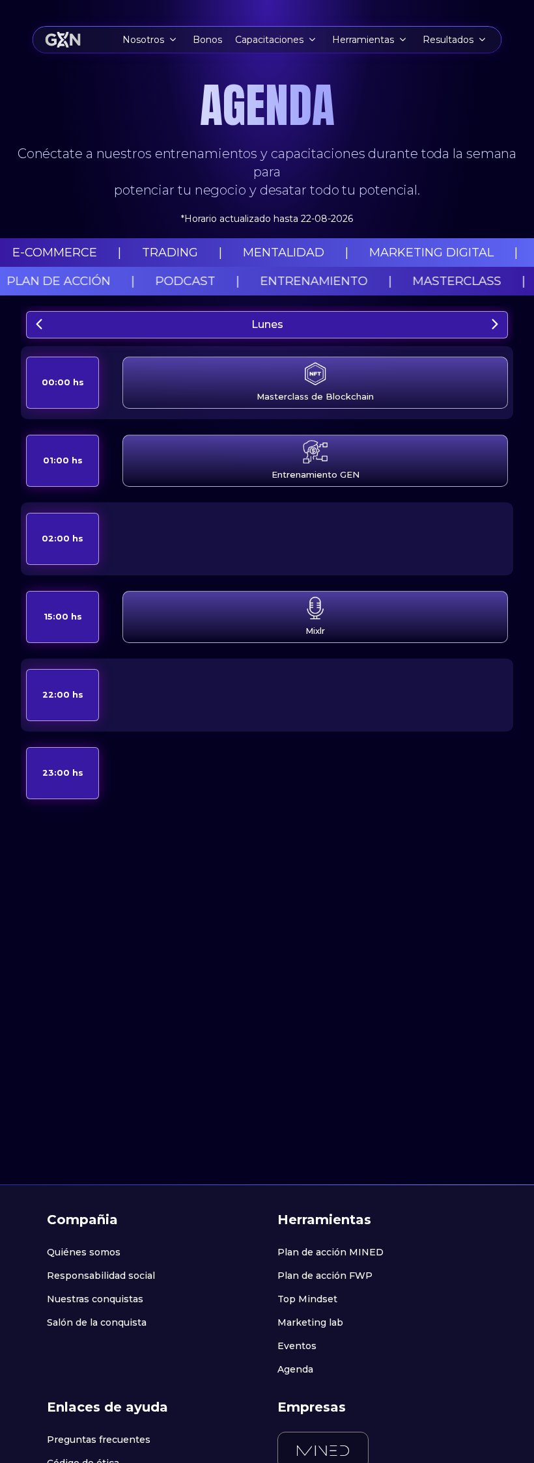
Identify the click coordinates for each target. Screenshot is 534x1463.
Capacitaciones (269, 40)
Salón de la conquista (97, 1322)
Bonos (207, 40)
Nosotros (143, 40)
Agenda (295, 1369)
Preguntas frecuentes (98, 1439)
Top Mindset (307, 1299)
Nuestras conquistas (95, 1299)
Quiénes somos (83, 1252)
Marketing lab (310, 1322)
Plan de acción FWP (324, 1275)
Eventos (296, 1346)
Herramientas (363, 40)
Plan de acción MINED (330, 1252)
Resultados (448, 40)
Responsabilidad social (101, 1275)
